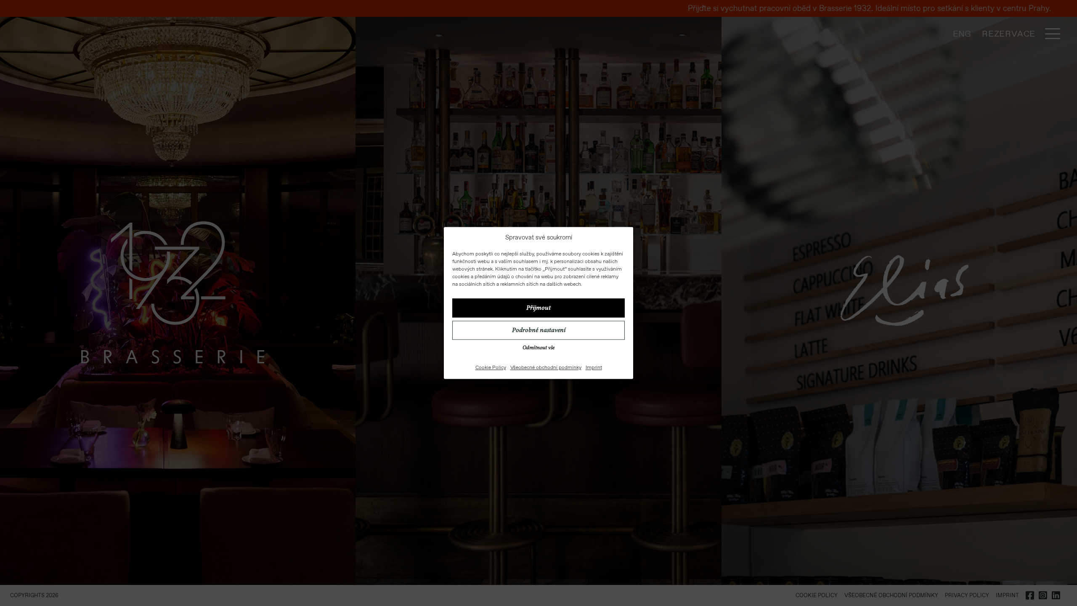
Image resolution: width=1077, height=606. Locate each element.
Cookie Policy (490, 367)
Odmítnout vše (538, 348)
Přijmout (538, 308)
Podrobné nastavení (538, 330)
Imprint (594, 367)
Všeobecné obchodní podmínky (545, 367)
